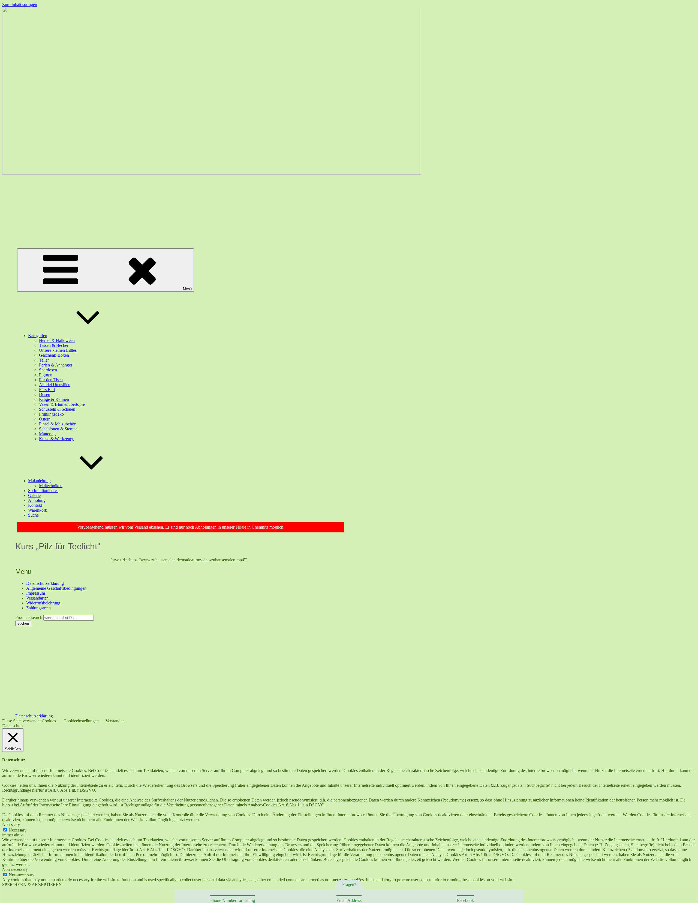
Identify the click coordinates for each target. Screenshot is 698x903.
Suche (33, 515)
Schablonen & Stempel (59, 429)
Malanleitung (39, 480)
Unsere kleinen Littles (58, 350)
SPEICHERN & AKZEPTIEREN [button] (32, 884)
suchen (23, 623)
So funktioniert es (43, 490)
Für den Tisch (51, 379)
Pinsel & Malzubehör (57, 424)
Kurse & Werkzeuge (56, 438)
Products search (29, 617)
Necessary (17, 830)
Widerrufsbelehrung (43, 603)
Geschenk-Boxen (54, 355)
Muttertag (47, 433)
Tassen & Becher (53, 345)
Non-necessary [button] (15, 869)
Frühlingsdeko (51, 414)
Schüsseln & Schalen (57, 409)
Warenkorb (37, 510)
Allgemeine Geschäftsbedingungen (56, 588)
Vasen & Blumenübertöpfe (62, 404)
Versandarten (37, 598)
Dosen (44, 394)
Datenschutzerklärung (45, 583)
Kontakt (35, 505)
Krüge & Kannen (54, 399)
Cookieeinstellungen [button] (81, 721)
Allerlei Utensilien (54, 384)
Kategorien (37, 335)
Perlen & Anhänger (55, 365)
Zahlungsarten (38, 608)
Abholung (37, 500)
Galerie (34, 495)
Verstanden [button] (115, 721)
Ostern (44, 419)
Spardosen (48, 370)
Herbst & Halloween (57, 340)
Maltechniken (50, 485)
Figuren (45, 374)
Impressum (35, 593)
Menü (187, 289)
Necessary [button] (11, 824)
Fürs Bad (47, 389)
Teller (44, 360)
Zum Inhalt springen (19, 4)
